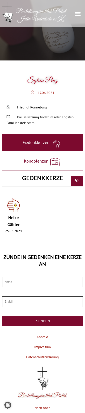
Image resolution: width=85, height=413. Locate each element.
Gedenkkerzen (37, 142)
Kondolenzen (36, 161)
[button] (77, 13)
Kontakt (42, 337)
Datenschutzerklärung (42, 357)
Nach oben (42, 408)
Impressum (42, 347)
